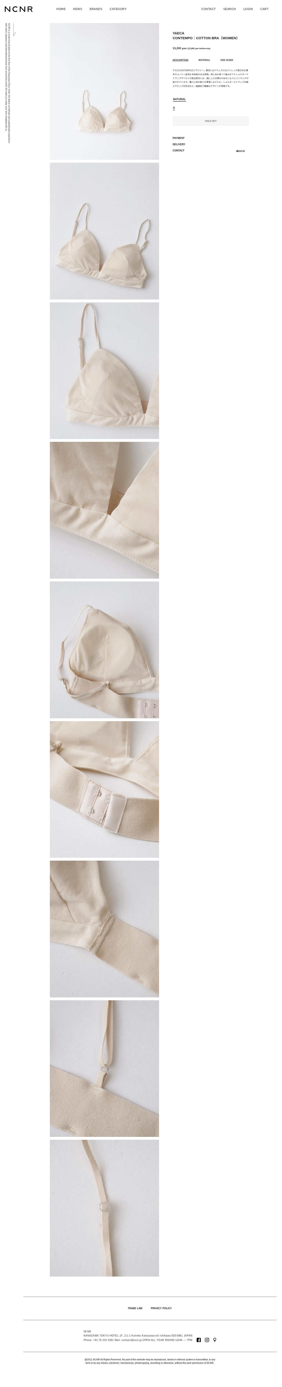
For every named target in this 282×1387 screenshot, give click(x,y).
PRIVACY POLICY (161, 1308)
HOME (61, 9)
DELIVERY (179, 144)
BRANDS (96, 9)
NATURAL (179, 99)
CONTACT (208, 9)
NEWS (77, 9)
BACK (240, 151)
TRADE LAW (135, 1308)
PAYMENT (179, 138)
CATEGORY (118, 9)
